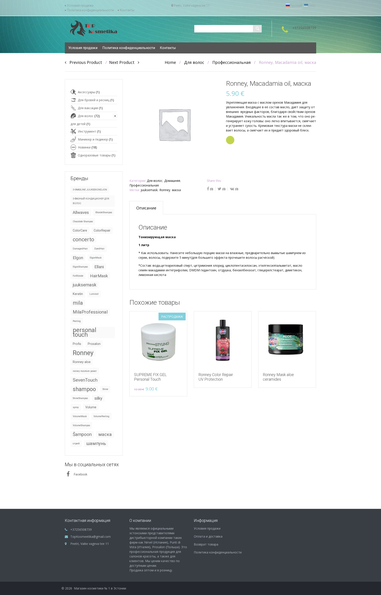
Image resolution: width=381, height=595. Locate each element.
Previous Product (84, 62)
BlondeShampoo (103, 212)
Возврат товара (206, 544)
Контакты (127, 10)
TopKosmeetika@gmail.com (90, 536)
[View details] (222, 340)
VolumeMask (80, 416)
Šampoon (82, 434)
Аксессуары (86, 92)
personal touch (84, 332)
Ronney (164, 190)
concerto (83, 239)
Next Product (123, 62)
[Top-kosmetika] (94, 28)
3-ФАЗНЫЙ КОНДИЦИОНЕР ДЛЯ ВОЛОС (91, 201)
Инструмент (87, 131)
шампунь (96, 443)
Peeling (77, 321)
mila (78, 303)
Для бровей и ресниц (93, 100)
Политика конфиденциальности (90, 10)
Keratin (78, 294)
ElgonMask (96, 257)
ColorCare (80, 230)
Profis (77, 344)
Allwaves (81, 212)
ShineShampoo (80, 398)
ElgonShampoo (80, 266)
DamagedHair (80, 248)
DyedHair (99, 248)
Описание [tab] (146, 208)
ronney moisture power (85, 371)
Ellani (99, 266)
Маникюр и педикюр (93, 139)
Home (170, 62)
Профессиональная (231, 62)
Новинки (84, 147)
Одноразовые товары (94, 155)
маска (176, 190)
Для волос (194, 62)
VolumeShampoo (81, 425)
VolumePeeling (101, 416)
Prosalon (94, 344)
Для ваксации (88, 108)
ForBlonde (78, 275)
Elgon (78, 257)
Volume (90, 407)
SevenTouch (85, 380)
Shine (105, 389)
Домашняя (172, 181)
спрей (76, 443)
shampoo (84, 389)
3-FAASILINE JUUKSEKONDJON (90, 189)
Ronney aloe (82, 362)
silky (98, 398)
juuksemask (149, 190)
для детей (78, 124)
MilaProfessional (90, 312)
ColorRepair (102, 230)
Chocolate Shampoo (83, 221)
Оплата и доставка (208, 536)
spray (76, 407)
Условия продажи (80, 5)
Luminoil (94, 294)
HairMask (99, 275)
